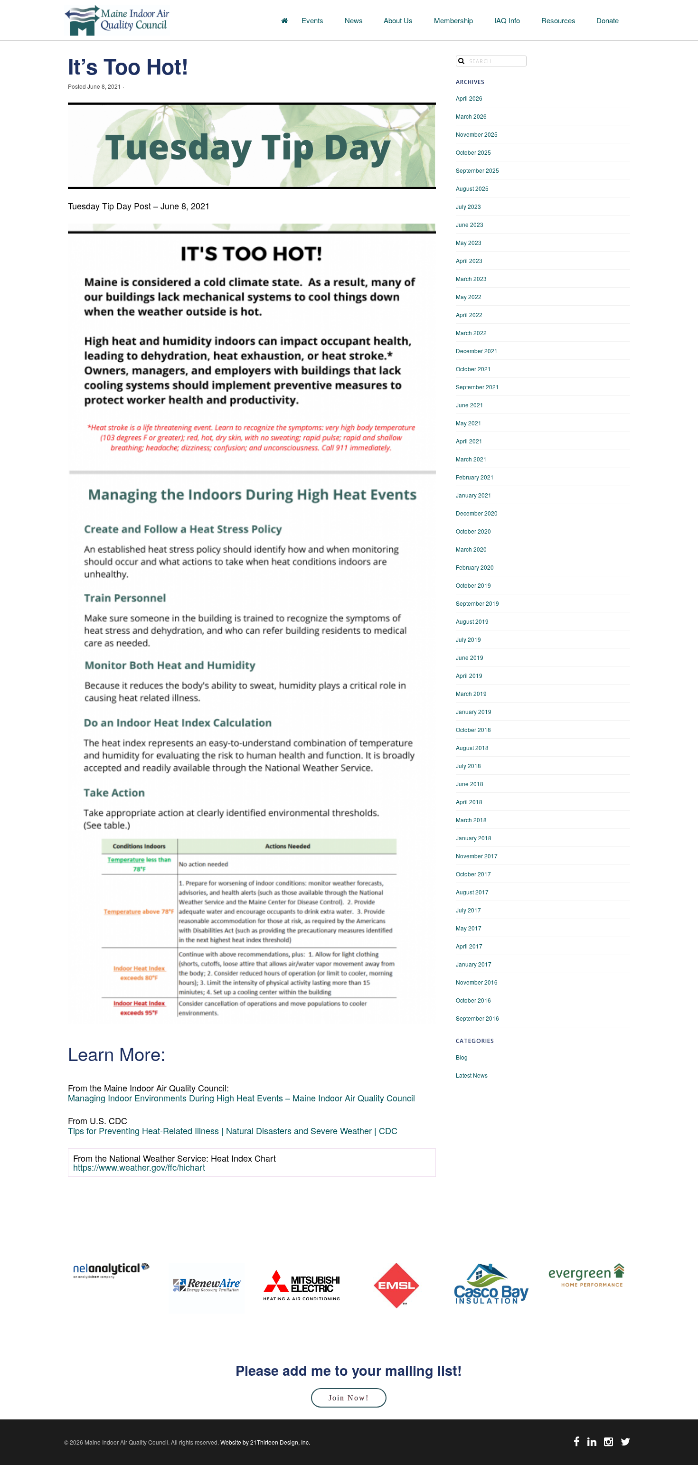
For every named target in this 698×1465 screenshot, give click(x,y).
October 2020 (473, 531)
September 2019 (477, 603)
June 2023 (469, 224)
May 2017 (468, 928)
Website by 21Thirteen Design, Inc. (264, 1442)
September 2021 (477, 387)
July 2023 (468, 206)
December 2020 (477, 513)
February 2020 (475, 567)
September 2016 (477, 1018)
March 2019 (471, 693)
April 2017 (469, 946)
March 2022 (471, 333)
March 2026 (471, 116)
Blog (462, 1057)
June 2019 (469, 657)
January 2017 (473, 964)
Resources (558, 20)
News (354, 20)
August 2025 (472, 188)
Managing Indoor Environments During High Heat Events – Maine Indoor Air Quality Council (241, 1097)
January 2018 (473, 838)
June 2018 (469, 783)
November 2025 (477, 134)
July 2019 (468, 639)
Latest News (472, 1075)
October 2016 (473, 1000)
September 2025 (477, 170)
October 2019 (473, 585)
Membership (453, 20)
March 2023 (471, 278)
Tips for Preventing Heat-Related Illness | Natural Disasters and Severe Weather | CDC (232, 1130)
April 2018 (469, 802)
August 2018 (472, 747)
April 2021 (469, 441)
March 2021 (471, 459)
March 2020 (471, 549)
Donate (607, 20)
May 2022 (468, 296)
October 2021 (473, 369)
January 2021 (473, 495)
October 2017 (473, 874)
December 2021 (477, 351)
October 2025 (473, 152)
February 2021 (475, 477)
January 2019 (473, 711)
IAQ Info (507, 20)
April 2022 (469, 314)
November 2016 (477, 982)
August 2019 (472, 621)
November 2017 (477, 856)
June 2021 (469, 405)
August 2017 (472, 892)
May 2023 (468, 242)
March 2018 (471, 820)
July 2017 (468, 910)
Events (312, 20)
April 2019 (469, 675)
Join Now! (349, 1398)
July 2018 (468, 765)
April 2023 (469, 260)
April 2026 (469, 98)
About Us (398, 20)
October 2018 (473, 729)
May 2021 (468, 423)
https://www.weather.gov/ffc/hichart (139, 1167)
